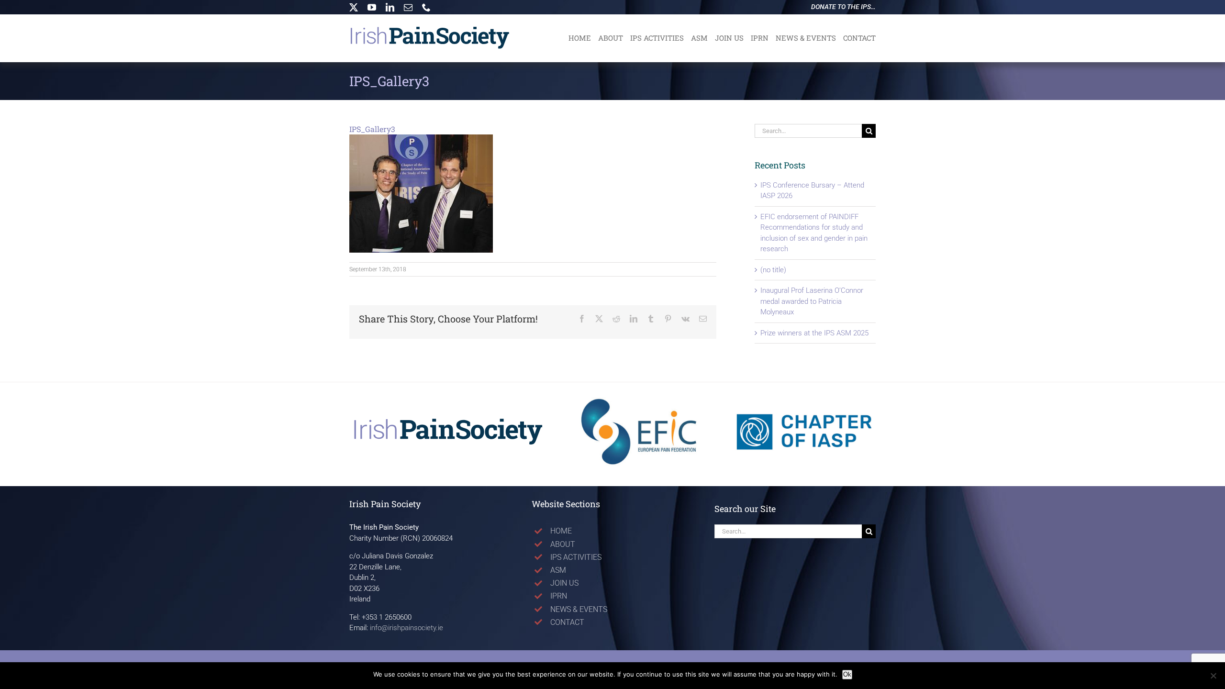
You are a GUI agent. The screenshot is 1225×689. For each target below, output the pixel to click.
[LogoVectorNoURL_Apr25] (448, 421)
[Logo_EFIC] (640, 397)
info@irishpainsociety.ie (406, 627)
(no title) (773, 270)
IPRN (558, 595)
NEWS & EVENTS (578, 609)
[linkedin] (390, 7)
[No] (1213, 675)
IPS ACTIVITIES (575, 557)
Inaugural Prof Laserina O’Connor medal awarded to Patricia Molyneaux (811, 301)
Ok (847, 674)
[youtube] (372, 7)
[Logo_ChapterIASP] (804, 397)
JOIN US (564, 583)
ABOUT (562, 544)
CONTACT (567, 622)
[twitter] (353, 7)
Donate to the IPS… (843, 7)
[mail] (408, 7)
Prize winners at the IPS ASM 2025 (814, 333)
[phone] (426, 7)
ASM (558, 570)
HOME (561, 530)
